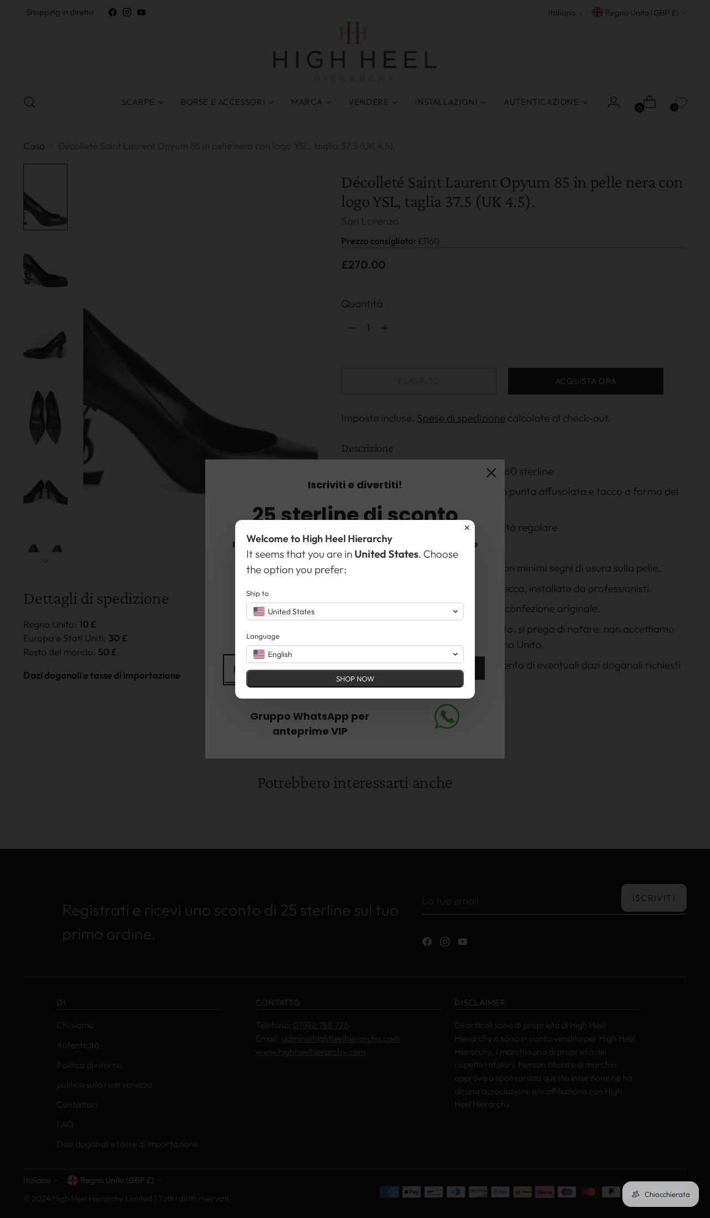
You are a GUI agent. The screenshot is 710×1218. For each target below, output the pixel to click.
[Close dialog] (467, 527)
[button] (355, 611)
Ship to (257, 593)
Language (263, 635)
